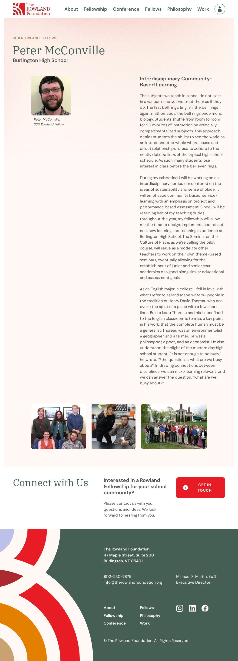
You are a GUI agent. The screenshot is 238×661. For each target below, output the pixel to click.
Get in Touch (205, 487)
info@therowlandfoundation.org (133, 582)
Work (203, 9)
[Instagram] (179, 608)
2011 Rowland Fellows (35, 38)
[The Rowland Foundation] (31, 9)
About (71, 9)
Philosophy (179, 9)
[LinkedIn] (192, 608)
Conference (126, 9)
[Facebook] (205, 608)
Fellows (153, 9)
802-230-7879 (118, 576)
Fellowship (95, 9)
